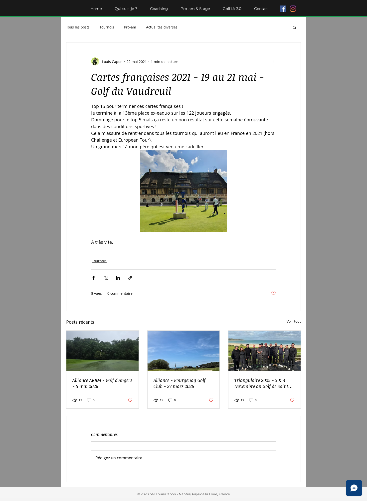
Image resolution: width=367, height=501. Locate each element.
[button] (294, 27)
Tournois (107, 27)
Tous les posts (78, 27)
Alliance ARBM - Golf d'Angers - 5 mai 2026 (102, 383)
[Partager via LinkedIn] (118, 277)
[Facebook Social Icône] (283, 8)
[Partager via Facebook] (93, 277)
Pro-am (130, 27)
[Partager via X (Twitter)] (105, 277)
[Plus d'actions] (273, 61)
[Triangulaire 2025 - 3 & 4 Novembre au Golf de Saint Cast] (264, 351)
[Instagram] (293, 8)
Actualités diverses (162, 27)
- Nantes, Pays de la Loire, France (203, 494)
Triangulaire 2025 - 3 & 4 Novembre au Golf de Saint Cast (261, 383)
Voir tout (294, 321)
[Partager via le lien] (130, 277)
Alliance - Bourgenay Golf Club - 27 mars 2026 (179, 383)
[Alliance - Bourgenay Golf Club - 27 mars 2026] (184, 351)
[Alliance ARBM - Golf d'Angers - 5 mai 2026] (102, 351)
